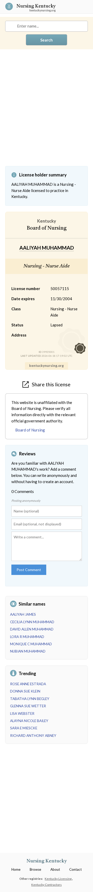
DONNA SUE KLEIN (25, 691)
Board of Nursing (30, 430)
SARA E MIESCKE (23, 728)
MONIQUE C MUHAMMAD (31, 644)
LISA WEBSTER (22, 713)
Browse (35, 869)
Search (46, 40)
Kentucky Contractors (46, 884)
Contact (75, 869)
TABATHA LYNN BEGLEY (29, 699)
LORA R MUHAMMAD (27, 637)
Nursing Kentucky (36, 6)
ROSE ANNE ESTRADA (28, 684)
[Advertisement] (46, 111)
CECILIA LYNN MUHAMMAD (32, 622)
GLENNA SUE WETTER (28, 706)
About (55, 869)
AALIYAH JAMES (23, 614)
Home (15, 869)
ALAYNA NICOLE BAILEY (29, 721)
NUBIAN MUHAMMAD (27, 651)
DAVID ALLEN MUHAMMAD (31, 629)
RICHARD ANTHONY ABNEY (33, 735)
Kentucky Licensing (58, 878)
